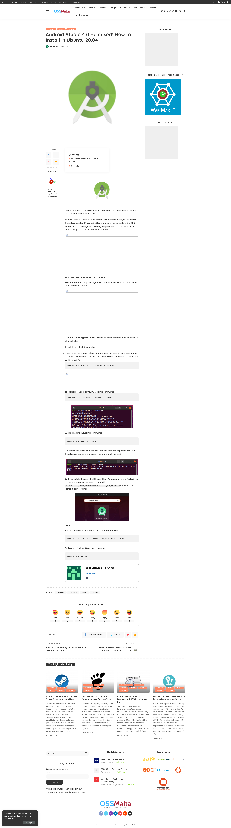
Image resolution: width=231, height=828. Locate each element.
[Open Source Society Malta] (62, 11)
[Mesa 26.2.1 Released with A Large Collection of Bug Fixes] (52, 180)
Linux (61, 29)
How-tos (74, 592)
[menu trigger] (49, 11)
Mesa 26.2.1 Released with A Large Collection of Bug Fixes (52, 192)
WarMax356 (53, 46)
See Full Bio (92, 573)
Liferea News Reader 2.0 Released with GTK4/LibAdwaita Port (132, 699)
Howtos (88, 688)
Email (48, 772)
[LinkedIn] (219, 2)
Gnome (88, 685)
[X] (213, 2)
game (52, 688)
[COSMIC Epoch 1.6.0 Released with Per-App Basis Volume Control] (169, 681)
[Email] (56, 162)
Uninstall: (75, 166)
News (61, 690)
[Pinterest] (48, 162)
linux (85, 592)
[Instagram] (216, 2)
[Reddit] (224, 2)
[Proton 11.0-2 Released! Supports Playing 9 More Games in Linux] (62, 681)
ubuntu (71, 29)
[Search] (183, 11)
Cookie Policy (9, 819)
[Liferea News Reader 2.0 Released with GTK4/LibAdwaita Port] (133, 681)
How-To (51, 29)
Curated (61, 592)
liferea (123, 688)
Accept (29, 823)
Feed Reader (126, 685)
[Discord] (227, 2)
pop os (159, 690)
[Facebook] (210, 2)
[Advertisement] (161, 49)
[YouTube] (221, 2)
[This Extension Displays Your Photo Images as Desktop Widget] (98, 681)
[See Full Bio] (99, 573)
